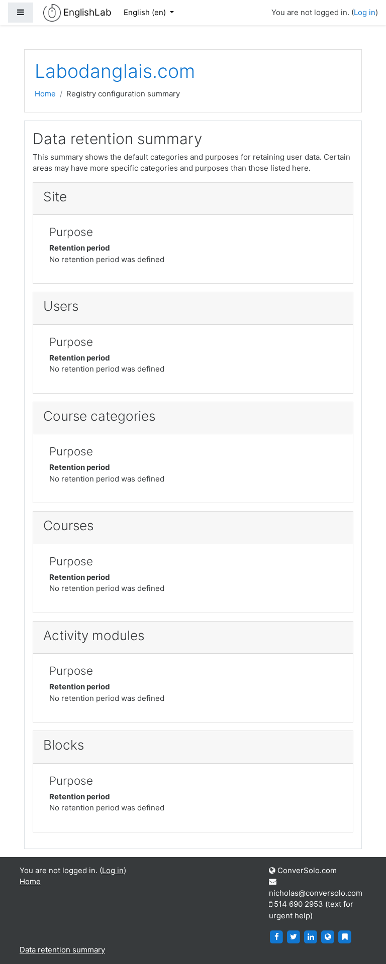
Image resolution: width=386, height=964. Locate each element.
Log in (364, 12)
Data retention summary (62, 949)
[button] (363, 942)
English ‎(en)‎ (146, 12)
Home (45, 93)
